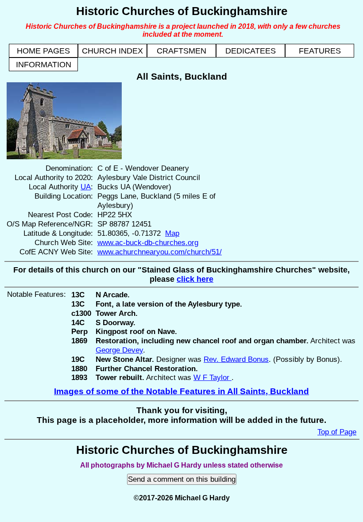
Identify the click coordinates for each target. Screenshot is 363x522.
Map (172, 233)
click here (195, 279)
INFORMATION (43, 64)
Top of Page (336, 431)
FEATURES (320, 50)
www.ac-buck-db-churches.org (147, 242)
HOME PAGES (43, 50)
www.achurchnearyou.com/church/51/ (159, 251)
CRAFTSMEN (181, 50)
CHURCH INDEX (112, 50)
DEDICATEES (250, 50)
